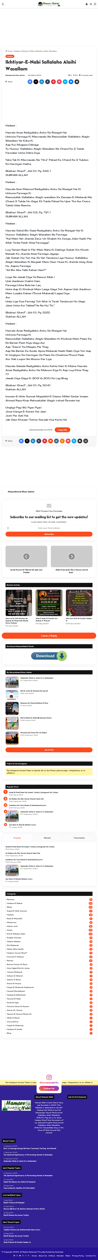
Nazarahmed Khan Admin (15, 75)
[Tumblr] (47, 81)
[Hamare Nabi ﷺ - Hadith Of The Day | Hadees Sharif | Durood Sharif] (49, 4)
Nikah (9, 907)
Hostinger (59, 1252)
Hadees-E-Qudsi (14, 1029)
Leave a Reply (49, 635)
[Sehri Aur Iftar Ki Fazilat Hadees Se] (79, 603)
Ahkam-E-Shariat (15, 976)
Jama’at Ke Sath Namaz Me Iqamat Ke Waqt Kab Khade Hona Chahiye (16, 620)
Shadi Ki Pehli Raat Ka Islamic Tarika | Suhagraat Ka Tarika (33, 792)
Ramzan (10, 899)
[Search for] (91, 5)
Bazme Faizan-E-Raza (17, 964)
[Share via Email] (76, 81)
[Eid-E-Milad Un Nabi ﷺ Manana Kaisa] (12, 723)
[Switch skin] (3, 5)
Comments (79, 838)
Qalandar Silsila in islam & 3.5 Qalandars (36, 678)
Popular (17, 838)
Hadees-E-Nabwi (14, 903)
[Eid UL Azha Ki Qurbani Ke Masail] (12, 695)
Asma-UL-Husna (14, 1010)
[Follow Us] (49, 1078)
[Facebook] (30, 81)
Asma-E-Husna (14, 983)
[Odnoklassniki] (62, 441)
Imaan (9, 930)
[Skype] (65, 81)
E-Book (52, 1256)
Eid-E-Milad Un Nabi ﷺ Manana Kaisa (36, 718)
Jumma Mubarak (14, 972)
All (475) (49, 750)
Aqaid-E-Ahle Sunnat (17, 911)
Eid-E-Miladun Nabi (16, 934)
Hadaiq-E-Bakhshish (16, 995)
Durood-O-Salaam (15, 957)
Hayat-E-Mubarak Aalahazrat (20, 987)
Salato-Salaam (14, 941)
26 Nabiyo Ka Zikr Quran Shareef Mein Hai (26, 799)
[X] (35, 81)
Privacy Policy (78, 1256)
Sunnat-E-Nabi (14, 999)
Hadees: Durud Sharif (17, 953)
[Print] (85, 441)
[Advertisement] (49, 27)
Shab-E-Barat (13, 1018)
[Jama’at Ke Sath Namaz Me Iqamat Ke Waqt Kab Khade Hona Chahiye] (18, 603)
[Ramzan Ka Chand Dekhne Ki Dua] (12, 708)
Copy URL (62, 430)
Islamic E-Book (14, 980)
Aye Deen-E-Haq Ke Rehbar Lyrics (22, 825)
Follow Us (49, 1088)
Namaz (10, 961)
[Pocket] (59, 81)
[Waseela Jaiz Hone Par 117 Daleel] (12, 738)
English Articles (14, 938)
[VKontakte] (56, 441)
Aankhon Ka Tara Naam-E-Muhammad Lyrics (27, 805)
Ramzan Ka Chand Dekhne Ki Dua (34, 703)
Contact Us (91, 1256)
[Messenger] (71, 81)
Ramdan (60, 1256)
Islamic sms (12, 926)
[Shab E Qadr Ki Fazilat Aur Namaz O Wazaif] (49, 603)
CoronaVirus (12, 1022)
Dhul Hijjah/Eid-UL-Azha (18, 968)
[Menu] (95, 5)
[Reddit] (50, 441)
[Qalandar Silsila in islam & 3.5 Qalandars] (12, 682)
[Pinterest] (53, 81)
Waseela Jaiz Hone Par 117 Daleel (33, 733)
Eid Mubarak (13, 945)
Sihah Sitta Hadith (15, 949)
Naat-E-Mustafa (14, 919)
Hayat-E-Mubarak (15, 1025)
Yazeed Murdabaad (16, 991)
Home (10, 51)
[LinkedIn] (41, 81)
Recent (47, 838)
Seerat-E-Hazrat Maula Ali (19, 1014)
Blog (9, 1033)
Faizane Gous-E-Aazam (18, 1006)
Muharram (11, 922)
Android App (13, 1003)
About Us (43, 1256)
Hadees (17, 51)
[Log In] (86, 5)
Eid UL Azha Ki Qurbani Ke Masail (34, 691)
